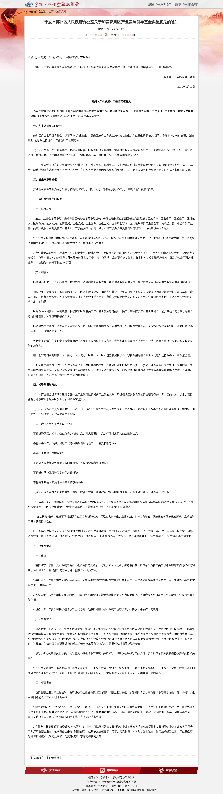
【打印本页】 (36, 757)
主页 (51, 11)
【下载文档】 (53, 757)
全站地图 (151, 790)
